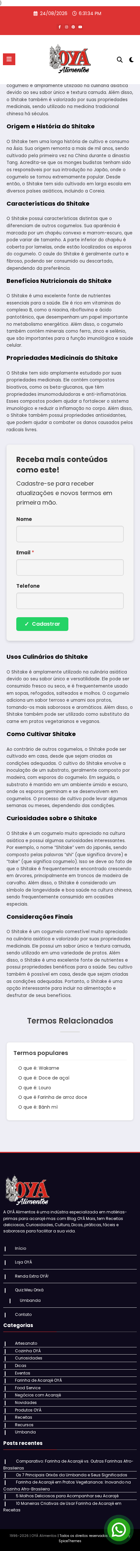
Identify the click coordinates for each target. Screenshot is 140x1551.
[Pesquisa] (119, 59)
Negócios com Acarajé (38, 1395)
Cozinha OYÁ (28, 1351)
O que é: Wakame (38, 1068)
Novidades (26, 1402)
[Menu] (9, 59)
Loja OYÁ (23, 1262)
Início (20, 1248)
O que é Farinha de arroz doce (52, 1097)
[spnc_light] (131, 61)
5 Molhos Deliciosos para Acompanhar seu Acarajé (67, 1496)
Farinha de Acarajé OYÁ (38, 1380)
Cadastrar (42, 624)
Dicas (20, 1365)
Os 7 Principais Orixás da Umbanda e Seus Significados (71, 1475)
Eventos (22, 1373)
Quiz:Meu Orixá (29, 1290)
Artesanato (26, 1343)
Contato (23, 1314)
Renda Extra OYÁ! (32, 1276)
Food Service (27, 1388)
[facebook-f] (60, 27)
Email (25, 552)
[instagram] (66, 27)
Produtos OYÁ (28, 1410)
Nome (24, 519)
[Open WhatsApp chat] (118, 1529)
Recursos (24, 1425)
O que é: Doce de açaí (43, 1078)
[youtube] (80, 27)
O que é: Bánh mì (38, 1107)
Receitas (23, 1417)
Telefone (28, 585)
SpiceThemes (70, 1541)
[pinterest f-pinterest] (73, 27)
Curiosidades (28, 1358)
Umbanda (30, 1300)
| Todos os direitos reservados (83, 1535)
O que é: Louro (34, 1087)
